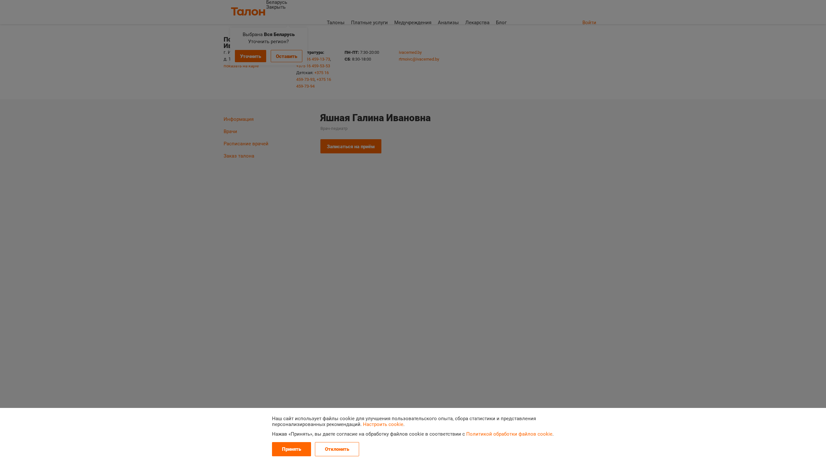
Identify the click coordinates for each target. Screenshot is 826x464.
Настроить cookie (383, 424)
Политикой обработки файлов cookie (509, 434)
